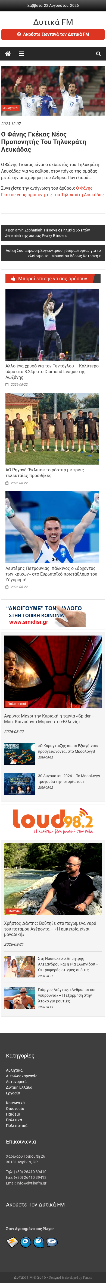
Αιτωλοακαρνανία (22, 1076)
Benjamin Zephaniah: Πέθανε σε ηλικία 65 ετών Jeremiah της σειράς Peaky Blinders (47, 233)
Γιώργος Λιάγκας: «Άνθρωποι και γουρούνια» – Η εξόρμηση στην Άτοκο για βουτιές (67, 995)
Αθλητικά (10, 108)
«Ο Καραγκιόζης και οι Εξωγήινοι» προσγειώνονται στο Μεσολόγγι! (68, 749)
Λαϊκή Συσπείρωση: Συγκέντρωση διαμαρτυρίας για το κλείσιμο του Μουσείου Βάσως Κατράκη (53, 253)
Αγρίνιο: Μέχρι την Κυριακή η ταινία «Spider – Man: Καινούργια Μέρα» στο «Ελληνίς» (49, 718)
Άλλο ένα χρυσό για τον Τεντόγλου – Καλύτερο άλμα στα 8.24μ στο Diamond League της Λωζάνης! (52, 371)
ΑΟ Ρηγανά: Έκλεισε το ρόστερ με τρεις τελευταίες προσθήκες (44, 472)
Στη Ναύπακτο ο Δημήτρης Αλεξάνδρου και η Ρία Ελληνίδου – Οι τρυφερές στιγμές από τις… (68, 964)
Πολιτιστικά (17, 704)
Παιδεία (13, 1114)
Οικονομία (15, 1108)
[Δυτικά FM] (8, 54)
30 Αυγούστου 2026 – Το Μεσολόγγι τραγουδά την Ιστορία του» (69, 779)
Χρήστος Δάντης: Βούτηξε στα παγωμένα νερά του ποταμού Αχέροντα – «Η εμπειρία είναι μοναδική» (50, 929)
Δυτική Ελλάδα (19, 1087)
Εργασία (13, 1093)
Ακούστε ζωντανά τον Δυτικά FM (56, 34)
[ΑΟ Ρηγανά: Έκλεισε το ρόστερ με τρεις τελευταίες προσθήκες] (52, 428)
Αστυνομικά (16, 1081)
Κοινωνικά (15, 1103)
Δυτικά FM (53, 22)
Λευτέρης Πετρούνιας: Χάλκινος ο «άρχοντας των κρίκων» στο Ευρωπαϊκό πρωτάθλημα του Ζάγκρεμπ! (51, 574)
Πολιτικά (14, 1120)
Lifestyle (14, 911)
